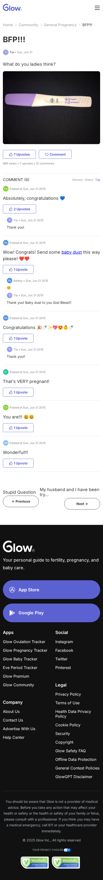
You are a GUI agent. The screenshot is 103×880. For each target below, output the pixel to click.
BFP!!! (87, 25)
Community (28, 25)
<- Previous (21, 501)
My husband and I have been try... (69, 492)
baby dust (72, 252)
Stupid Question (19, 492)
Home (8, 25)
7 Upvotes (22, 154)
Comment (58, 154)
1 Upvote (21, 269)
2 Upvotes (22, 209)
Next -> (82, 504)
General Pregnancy (60, 25)
